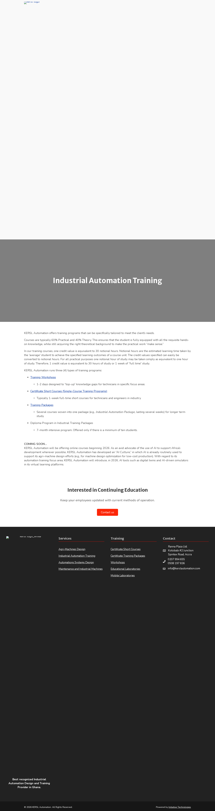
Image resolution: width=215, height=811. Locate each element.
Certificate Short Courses (126, 549)
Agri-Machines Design (72, 549)
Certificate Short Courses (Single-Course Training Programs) (68, 391)
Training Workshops (43, 377)
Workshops (118, 562)
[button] (170, 576)
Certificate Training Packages (128, 556)
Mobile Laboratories (123, 575)
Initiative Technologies (180, 807)
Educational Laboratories (125, 569)
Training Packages (41, 405)
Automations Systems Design (76, 562)
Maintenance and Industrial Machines (81, 569)
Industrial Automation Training (77, 556)
